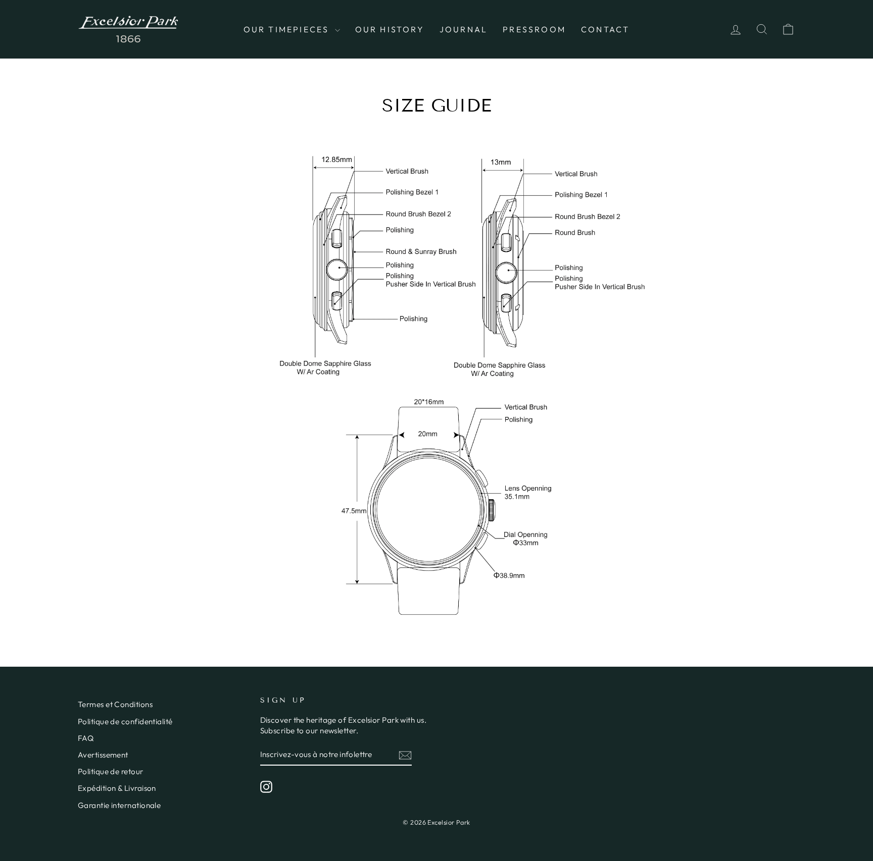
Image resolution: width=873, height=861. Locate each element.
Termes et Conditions (115, 704)
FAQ (85, 738)
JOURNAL (464, 29)
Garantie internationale (119, 805)
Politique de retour (110, 771)
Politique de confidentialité (125, 721)
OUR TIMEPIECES (288, 29)
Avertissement (103, 755)
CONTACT (605, 29)
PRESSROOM (534, 29)
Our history (389, 29)
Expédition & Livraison (117, 788)
